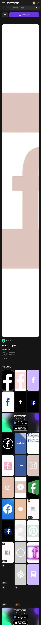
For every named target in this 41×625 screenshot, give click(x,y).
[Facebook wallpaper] (20, 443)
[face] (33, 380)
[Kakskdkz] (33, 465)
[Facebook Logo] (8, 509)
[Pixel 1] (20, 530)
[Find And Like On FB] (33, 443)
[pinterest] (33, 530)
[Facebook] (20, 402)
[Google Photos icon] (20, 574)
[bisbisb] (20, 380)
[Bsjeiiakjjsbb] (33, 596)
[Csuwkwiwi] (20, 509)
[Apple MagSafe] (20, 552)
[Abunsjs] (20, 487)
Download (25, 15)
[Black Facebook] (8, 380)
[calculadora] (33, 574)
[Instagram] (8, 487)
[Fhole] (8, 402)
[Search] (37, 8)
